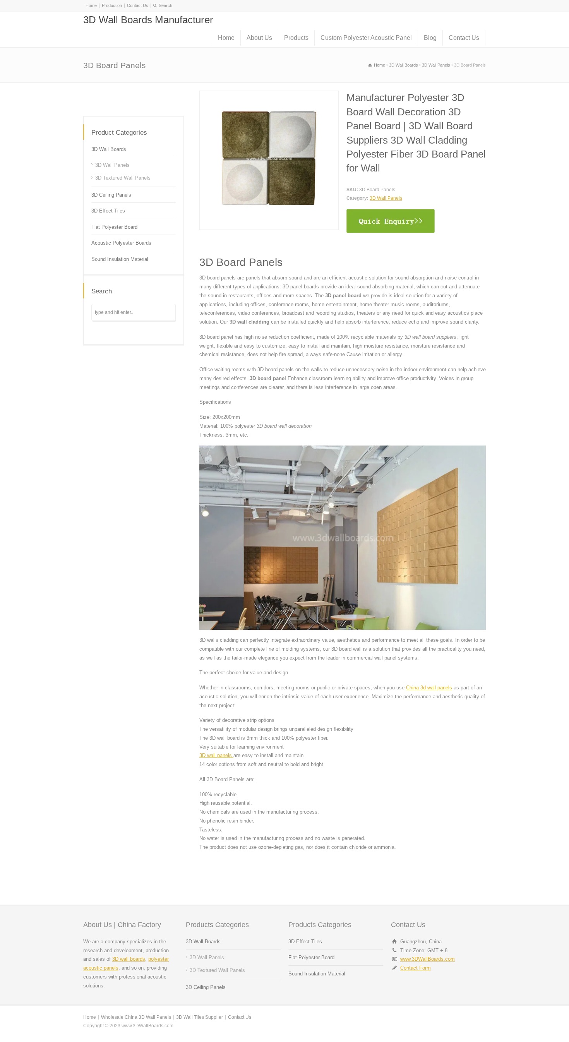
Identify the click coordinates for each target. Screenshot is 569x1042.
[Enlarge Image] (269, 95)
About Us (259, 37)
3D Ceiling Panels (111, 195)
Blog (430, 37)
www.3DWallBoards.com (427, 959)
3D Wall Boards (108, 149)
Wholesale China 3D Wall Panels (136, 1017)
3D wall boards (128, 959)
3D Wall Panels (386, 198)
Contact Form (415, 968)
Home (91, 5)
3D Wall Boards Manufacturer (148, 20)
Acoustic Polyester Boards (121, 243)
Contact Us (137, 5)
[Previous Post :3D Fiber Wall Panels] (107, 98)
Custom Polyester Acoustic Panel (366, 37)
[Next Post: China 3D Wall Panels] (159, 98)
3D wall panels (216, 755)
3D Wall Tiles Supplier (199, 1017)
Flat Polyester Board (114, 227)
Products (296, 37)
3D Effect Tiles (108, 211)
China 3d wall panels (429, 688)
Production (112, 5)
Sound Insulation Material (119, 259)
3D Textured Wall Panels (123, 178)
